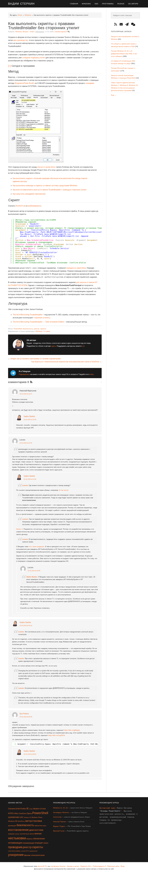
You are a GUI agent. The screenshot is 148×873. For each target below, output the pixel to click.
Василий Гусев (58, 831)
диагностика (36, 830)
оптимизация (15, 843)
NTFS (11, 813)
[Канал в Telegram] (127, 24)
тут (83, 346)
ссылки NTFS (25, 851)
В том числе (63, 490)
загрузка (11, 834)
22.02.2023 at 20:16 (26, 625)
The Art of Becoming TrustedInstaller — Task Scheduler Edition (38, 322)
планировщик (28, 843)
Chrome (11, 809)
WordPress (21, 821)
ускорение (16, 855)
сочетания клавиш (14, 851)
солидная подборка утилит (33, 58)
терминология (33, 851)
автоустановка (33, 821)
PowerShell (18, 329)
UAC (22, 817)
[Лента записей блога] (116, 24)
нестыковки (17, 838)
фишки (27, 855)
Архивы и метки (73, 866)
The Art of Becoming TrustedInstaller (27, 315)
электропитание (38, 855)
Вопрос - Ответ (28, 32)
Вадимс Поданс (59, 826)
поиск (45, 843)
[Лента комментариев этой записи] (30, 382)
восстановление (18, 829)
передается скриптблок (76, 268)
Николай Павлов (59, 822)
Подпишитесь (24, 374)
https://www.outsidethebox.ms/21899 (36, 220)
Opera (29, 813)
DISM (17, 809)
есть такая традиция (36, 546)
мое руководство (20, 40)
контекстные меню (27, 834)
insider (31, 809)
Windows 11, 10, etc (60, 808)
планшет (39, 843)
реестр (36, 329)
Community (57, 817)
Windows (18, 32)
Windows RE (12, 821)
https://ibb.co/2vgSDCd (56, 735)
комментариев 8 (61, 32)
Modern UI (37, 809)
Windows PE (27, 817)
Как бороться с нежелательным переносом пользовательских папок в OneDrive (65, 362)
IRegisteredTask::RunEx (25, 83)
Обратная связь (113, 866)
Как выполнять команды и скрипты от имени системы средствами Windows (45, 186)
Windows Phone (37, 817)
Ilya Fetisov (24, 714)
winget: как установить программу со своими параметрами (35, 359)
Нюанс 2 (19, 529)
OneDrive (22, 813)
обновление (39, 838)
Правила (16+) (85, 866)
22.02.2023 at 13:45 (26, 443)
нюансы (29, 839)
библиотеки (38, 825)
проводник (15, 847)
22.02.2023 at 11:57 (26, 394)
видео (44, 825)
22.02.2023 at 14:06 (30, 479)
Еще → (113, 95)
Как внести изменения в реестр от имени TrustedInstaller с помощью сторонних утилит (49, 190)
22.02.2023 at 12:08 (30, 419)
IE (27, 808)
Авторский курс (107, 808)
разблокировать (34, 206)
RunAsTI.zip (20, 206)
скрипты (43, 329)
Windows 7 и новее (43, 331)
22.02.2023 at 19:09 (34, 571)
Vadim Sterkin (29, 416)
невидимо (90, 83)
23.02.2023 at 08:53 (30, 754)
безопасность (28, 329)
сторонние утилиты (42, 318)
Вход (122, 866)
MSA (44, 809)
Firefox (23, 809)
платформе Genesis (57, 866)
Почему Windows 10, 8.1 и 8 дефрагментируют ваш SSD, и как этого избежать (124, 53)
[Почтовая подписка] (122, 24)
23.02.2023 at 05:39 (26, 717)
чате (91, 374)
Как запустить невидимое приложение (29, 194)
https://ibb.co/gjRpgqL (72, 730)
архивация (12, 825)
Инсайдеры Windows (61, 812)
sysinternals (13, 817)
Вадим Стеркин (21, 3)
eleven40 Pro (42, 866)
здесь (53, 346)
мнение (38, 833)
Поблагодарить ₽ (99, 866)
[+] (9, 66)
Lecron (25, 485)
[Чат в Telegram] (134, 24)
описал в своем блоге (46, 167)
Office (16, 813)
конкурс (17, 834)
